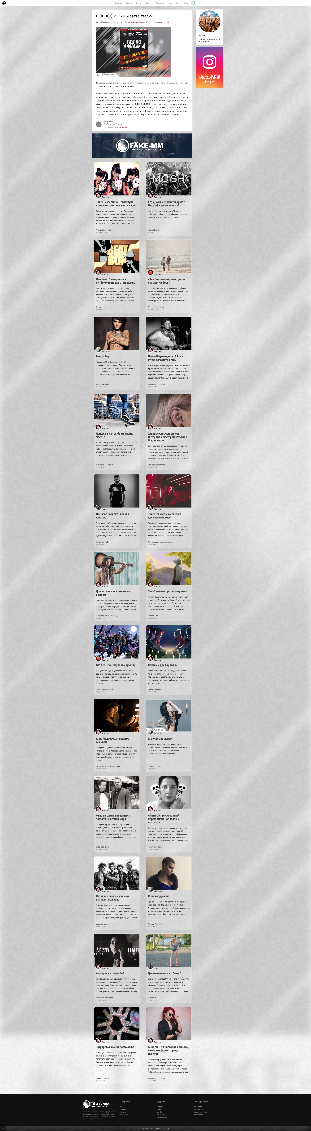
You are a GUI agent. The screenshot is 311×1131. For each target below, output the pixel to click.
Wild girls (159, 1112)
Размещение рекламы (200, 1112)
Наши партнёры (198, 1107)
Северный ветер (162, 1117)
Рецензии (160, 3)
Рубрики (148, 3)
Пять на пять (161, 1115)
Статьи (138, 3)
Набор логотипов (199, 1115)
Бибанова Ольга (137, 22)
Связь (178, 3)
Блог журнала (124, 1115)
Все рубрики (160, 1107)
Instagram (123, 1112)
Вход (186, 3)
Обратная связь (198, 1109)
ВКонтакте (123, 1109)
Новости (128, 3)
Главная (118, 3)
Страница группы (161, 22)
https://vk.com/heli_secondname (116, 128)
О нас (169, 3)
